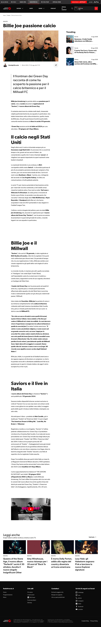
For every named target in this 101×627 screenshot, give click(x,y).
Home (4, 15)
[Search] (72, 8)
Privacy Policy (94, 621)
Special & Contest (64, 8)
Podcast (53, 8)
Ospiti (31, 8)
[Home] (7, 8)
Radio (40, 8)
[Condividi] (56, 65)
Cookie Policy (85, 621)
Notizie (19, 8)
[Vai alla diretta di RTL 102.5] (96, 8)
